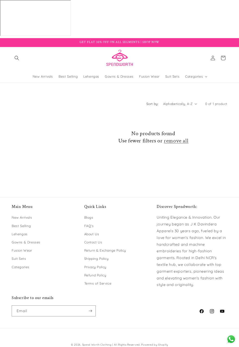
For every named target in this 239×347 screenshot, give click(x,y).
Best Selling (21, 226)
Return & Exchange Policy (105, 250)
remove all (176, 140)
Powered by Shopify (154, 344)
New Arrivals (22, 217)
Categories (20, 267)
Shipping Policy (96, 259)
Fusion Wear (22, 250)
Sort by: (152, 104)
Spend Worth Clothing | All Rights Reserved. (111, 344)
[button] (17, 58)
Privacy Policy (95, 267)
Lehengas (20, 234)
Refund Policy (95, 275)
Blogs (88, 217)
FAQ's (89, 226)
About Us (91, 234)
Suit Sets (19, 259)
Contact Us (93, 242)
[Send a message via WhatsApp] (231, 339)
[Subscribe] (90, 310)
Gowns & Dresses (26, 242)
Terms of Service (98, 283)
